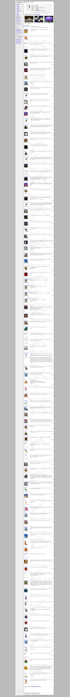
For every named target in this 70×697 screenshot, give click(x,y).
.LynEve (25, 259)
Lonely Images (18, 29)
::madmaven (26, 313)
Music (17, 9)
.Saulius (25, 627)
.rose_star (26, 406)
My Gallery (30, 525)
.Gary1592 (26, 333)
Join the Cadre (18, 20)
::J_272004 (26, 163)
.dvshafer (25, 547)
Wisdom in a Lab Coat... (19, 33)
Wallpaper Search (18, 21)
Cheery (42, 520)
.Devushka (26, 559)
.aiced (25, 653)
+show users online (19, 37)
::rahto (25, 431)
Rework (18, 11)
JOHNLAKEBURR (26, 285)
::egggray (25, 595)
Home (53, 695)
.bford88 (25, 87)
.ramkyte (25, 620)
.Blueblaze (26, 443)
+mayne (25, 55)
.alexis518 (25, 138)
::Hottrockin (26, 339)
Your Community (18, 18)
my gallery (36, 130)
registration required (36, 686)
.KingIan (25, 272)
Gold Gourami (49, 112)
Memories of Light (18, 41)
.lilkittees (25, 400)
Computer (18, 6)
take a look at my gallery (33, 505)
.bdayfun (25, 320)
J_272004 (25, 35)
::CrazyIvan (26, 215)
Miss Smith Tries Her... (19, 30)
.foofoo (25, 665)
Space (18, 12)
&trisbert (25, 372)
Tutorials (18, 13)
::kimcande (26, 393)
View (45, 27)
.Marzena (25, 679)
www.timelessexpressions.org (40, 7)
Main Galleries (18, 4)
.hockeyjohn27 (26, 553)
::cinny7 (25, 573)
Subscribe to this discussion (34, 26)
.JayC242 (25, 305)
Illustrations (18, 8)
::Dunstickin (26, 176)
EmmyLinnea (26, 614)
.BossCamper (26, 353)
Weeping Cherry (43, 412)
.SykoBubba (26, 601)
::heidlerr (25, 111)
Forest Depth (18, 31)
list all (20, 39)
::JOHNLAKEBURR (26, 298)
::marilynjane (26, 580)
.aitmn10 (25, 419)
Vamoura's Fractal (18, 42)
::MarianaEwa (26, 266)
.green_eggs (26, 326)
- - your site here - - (19, 43)
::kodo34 (25, 189)
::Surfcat (25, 227)
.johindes (25, 659)
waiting (42, 500)
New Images (18, 14)
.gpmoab (25, 81)
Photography (19, 10)
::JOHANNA (26, 29)
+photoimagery (26, 170)
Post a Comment (26, 26)
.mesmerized (26, 68)
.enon (25, 500)
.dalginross (26, 240)
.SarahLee (25, 474)
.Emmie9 (25, 647)
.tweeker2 (25, 246)
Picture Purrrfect (31, 344)
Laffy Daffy (47, 339)
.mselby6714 (26, 437)
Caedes (19, 2)
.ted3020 (25, 253)
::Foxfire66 (26, 366)
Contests (18, 7)
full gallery (38, 14)
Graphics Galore (34, 34)
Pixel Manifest (18, 40)
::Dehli (25, 386)
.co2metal (25, 234)
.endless (25, 62)
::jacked (25, 526)
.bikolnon (25, 588)
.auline (25, 673)
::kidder (25, 541)
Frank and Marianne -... (19, 32)
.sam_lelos (26, 75)
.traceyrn (28, 4)
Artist (28, 8)
